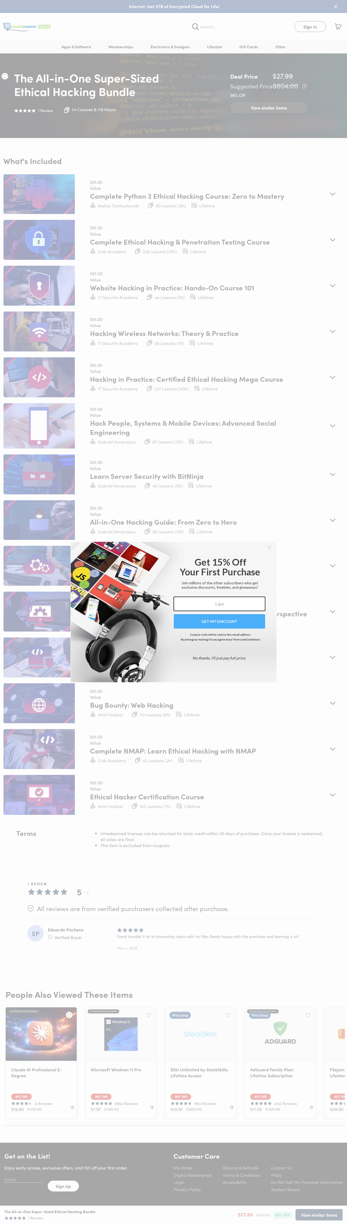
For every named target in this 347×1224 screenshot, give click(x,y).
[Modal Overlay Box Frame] (173, 612)
